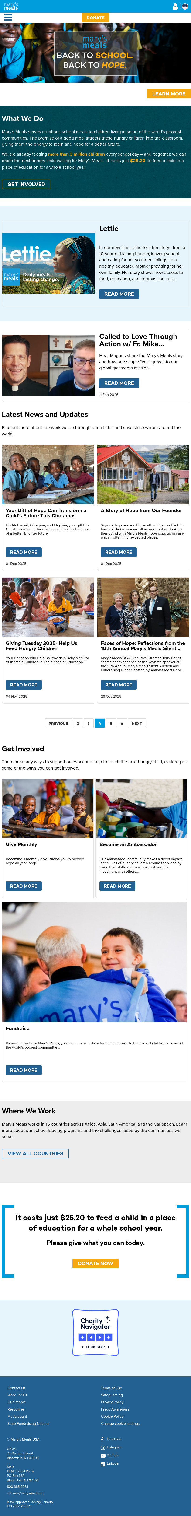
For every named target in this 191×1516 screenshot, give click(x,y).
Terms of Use (111, 1388)
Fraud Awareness (115, 1409)
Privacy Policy (112, 1402)
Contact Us (16, 1388)
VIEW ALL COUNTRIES (35, 1153)
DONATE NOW (95, 1263)
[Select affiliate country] (185, 6)
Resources (15, 1409)
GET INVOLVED (26, 184)
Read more (121, 294)
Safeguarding (112, 1395)
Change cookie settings (120, 1423)
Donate (96, 17)
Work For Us (17, 1395)
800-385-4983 (17, 1486)
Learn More (168, 94)
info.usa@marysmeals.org (25, 1493)
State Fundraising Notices (28, 1423)
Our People (16, 1402)
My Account (17, 1416)
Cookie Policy (112, 1416)
